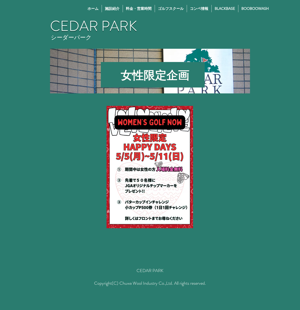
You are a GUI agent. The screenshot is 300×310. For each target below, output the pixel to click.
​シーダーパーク (71, 37)
